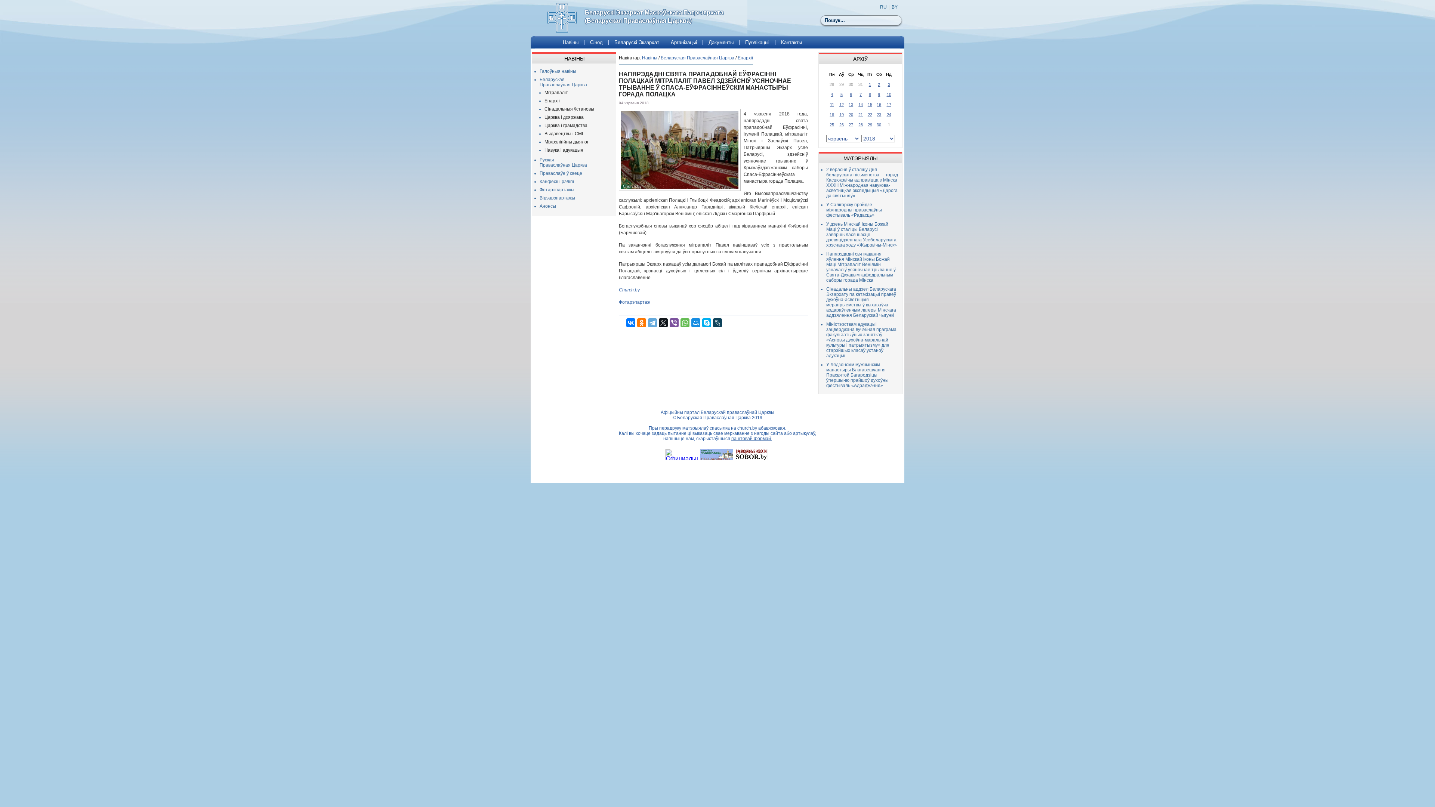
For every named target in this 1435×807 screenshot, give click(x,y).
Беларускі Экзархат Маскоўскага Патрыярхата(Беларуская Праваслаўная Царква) (654, 16)
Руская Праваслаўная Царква (563, 162)
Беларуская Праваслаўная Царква (563, 82)
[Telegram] (652, 322)
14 (860, 104)
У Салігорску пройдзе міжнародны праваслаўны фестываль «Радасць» (854, 210)
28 (860, 125)
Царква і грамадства (565, 125)
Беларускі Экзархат (636, 42)
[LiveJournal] (717, 322)
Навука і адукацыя (563, 150)
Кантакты (791, 42)
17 (889, 104)
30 (879, 125)
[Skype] (706, 322)
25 (832, 125)
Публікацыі (757, 42)
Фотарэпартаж (634, 302)
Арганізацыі (684, 42)
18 (832, 114)
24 (889, 114)
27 (851, 125)
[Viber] (674, 322)
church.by (747, 428)
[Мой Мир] (695, 322)
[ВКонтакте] (630, 322)
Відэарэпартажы (557, 198)
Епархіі (552, 100)
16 (879, 104)
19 (841, 114)
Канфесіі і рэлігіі (557, 181)
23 (879, 114)
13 (851, 104)
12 (841, 104)
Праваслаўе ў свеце (561, 173)
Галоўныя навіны (558, 71)
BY (895, 7)
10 (889, 94)
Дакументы (721, 42)
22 (870, 114)
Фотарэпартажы (557, 189)
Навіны (570, 42)
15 (870, 104)
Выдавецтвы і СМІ (563, 133)
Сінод (596, 42)
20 (851, 114)
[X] (663, 322)
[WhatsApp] (685, 322)
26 (841, 125)
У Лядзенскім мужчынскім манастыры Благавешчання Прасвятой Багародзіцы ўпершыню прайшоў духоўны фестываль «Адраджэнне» (857, 375)
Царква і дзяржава (564, 117)
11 (832, 104)
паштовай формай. (751, 438)
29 (870, 125)
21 (860, 114)
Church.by (629, 290)
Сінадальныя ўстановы (569, 109)
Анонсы (548, 206)
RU (883, 7)
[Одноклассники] (641, 322)
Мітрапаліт (556, 92)
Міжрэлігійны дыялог (566, 142)
